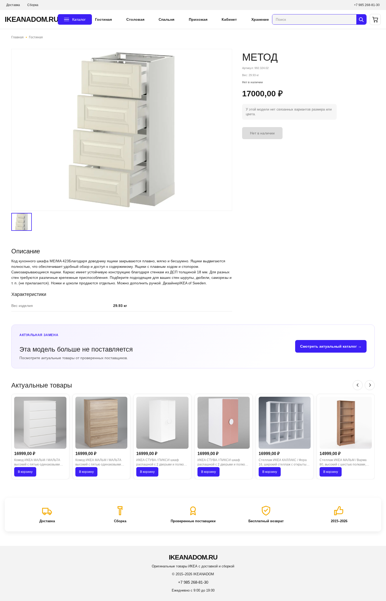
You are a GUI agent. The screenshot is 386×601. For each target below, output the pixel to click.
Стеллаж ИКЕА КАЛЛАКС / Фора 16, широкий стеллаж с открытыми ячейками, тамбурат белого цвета (284, 462)
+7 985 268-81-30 (367, 5)
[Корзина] (375, 19)
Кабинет (229, 19)
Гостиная (103, 19)
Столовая (135, 19)
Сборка (32, 5)
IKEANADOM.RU (30, 19)
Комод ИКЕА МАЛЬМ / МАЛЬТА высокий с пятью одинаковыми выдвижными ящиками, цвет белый (37, 462)
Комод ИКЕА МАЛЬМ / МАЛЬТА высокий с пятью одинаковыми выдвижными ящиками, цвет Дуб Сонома (99, 462)
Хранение (260, 19)
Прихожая (198, 19)
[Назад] (358, 385)
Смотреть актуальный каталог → (331, 346)
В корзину (25, 472)
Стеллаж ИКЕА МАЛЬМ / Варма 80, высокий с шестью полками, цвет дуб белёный (343, 462)
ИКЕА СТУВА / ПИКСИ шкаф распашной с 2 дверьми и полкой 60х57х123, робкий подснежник (161, 462)
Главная (17, 37)
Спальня (166, 19)
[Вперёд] (370, 385)
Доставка (13, 5)
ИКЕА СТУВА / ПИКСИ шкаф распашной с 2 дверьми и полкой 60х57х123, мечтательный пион (222, 462)
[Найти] (361, 19)
